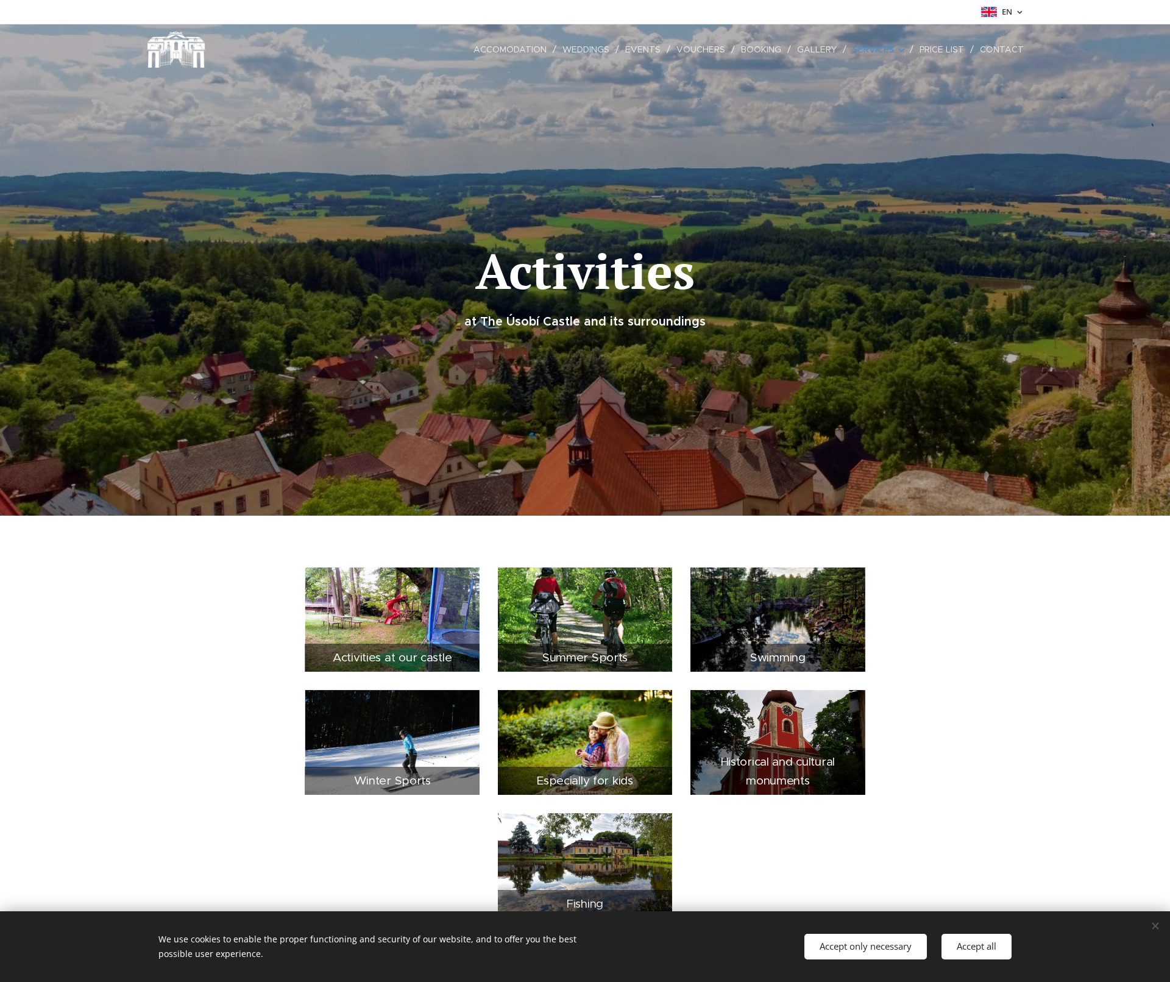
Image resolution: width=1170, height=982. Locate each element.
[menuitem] (513, 49)
